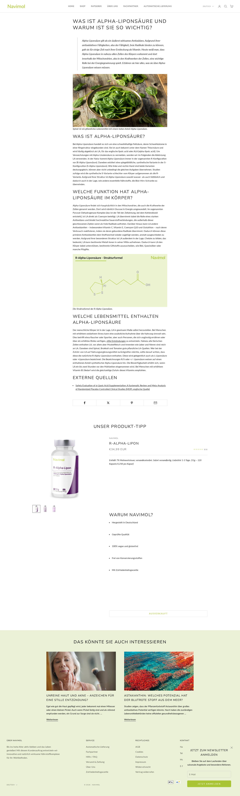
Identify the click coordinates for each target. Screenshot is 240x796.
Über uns (112, 6)
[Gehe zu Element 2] (45, 509)
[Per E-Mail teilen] (155, 403)
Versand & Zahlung (95, 762)
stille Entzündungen (116, 341)
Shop (82, 6)
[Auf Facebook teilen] (84, 403)
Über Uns (90, 766)
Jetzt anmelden (209, 784)
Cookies (139, 751)
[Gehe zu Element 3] (54, 509)
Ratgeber (96, 6)
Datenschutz (141, 756)
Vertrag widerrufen (144, 771)
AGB (137, 746)
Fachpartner (130, 6)
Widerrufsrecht (143, 766)
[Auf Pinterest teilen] (132, 403)
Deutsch (207, 6)
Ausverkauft (158, 613)
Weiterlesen (52, 719)
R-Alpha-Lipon (124, 443)
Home (71, 6)
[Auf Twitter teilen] (108, 403)
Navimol (113, 438)
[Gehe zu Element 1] (36, 509)
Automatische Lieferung (158, 6)
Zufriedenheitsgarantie (97, 771)
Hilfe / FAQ (91, 756)
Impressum (140, 762)
